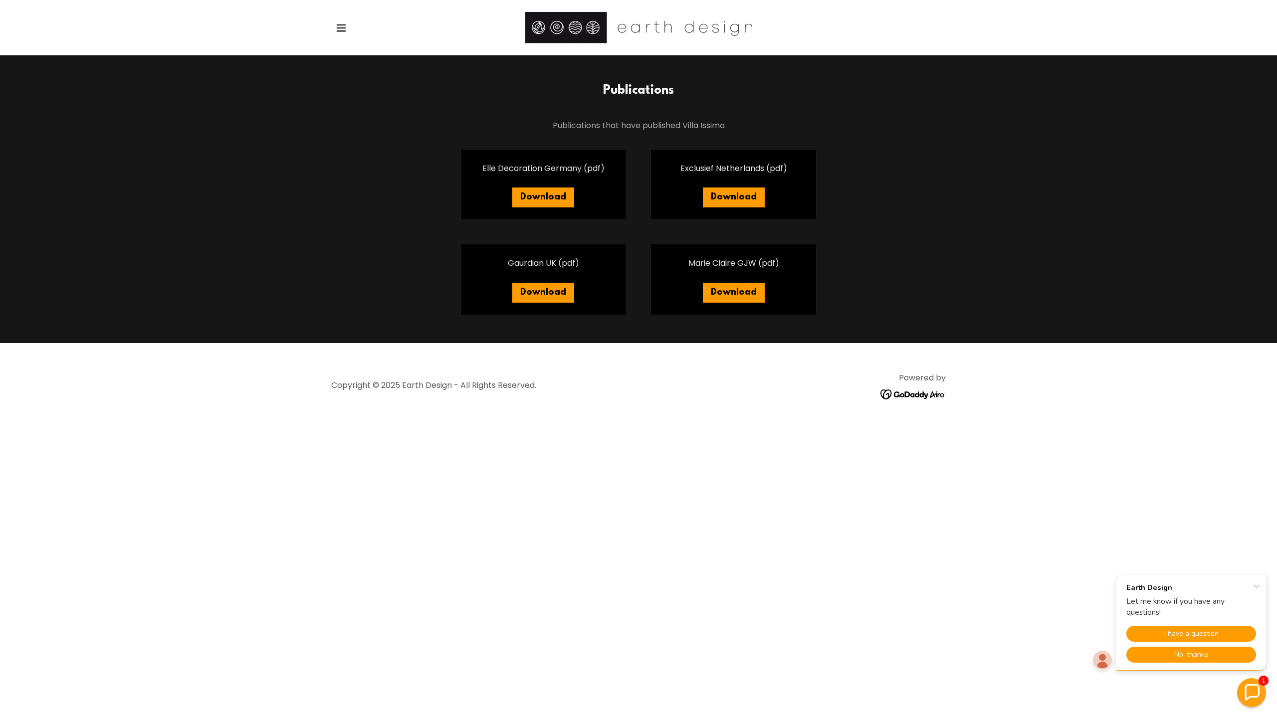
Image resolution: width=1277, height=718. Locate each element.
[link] (638, 27)
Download (543, 197)
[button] (341, 28)
